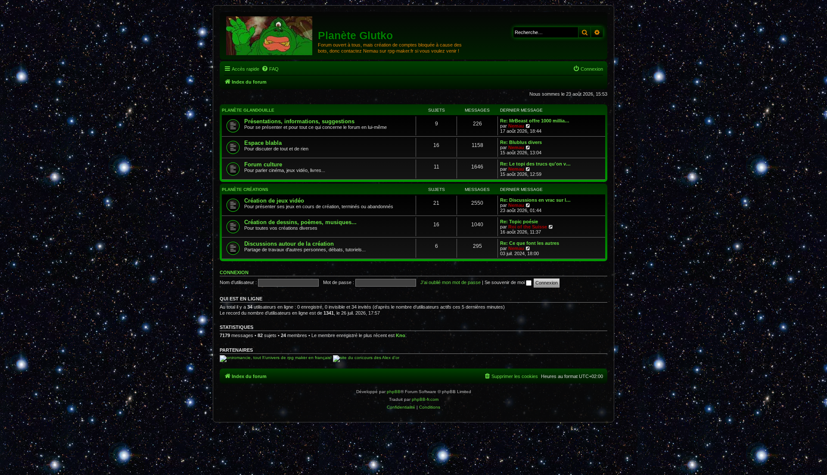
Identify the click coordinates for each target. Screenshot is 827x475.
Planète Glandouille (248, 110)
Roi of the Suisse (527, 226)
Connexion (234, 272)
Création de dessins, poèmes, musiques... (300, 222)
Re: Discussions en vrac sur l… (535, 200)
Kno (400, 335)
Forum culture (263, 164)
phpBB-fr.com (425, 399)
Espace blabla (263, 143)
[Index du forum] (270, 35)
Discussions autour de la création (289, 244)
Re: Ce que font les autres (529, 243)
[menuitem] (270, 69)
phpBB (394, 391)
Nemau (516, 125)
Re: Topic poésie (519, 221)
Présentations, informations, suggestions (299, 121)
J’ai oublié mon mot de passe (450, 282)
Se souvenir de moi (505, 282)
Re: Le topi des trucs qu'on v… (535, 163)
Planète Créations (245, 189)
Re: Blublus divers (521, 142)
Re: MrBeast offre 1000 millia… (534, 120)
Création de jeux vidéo (274, 200)
